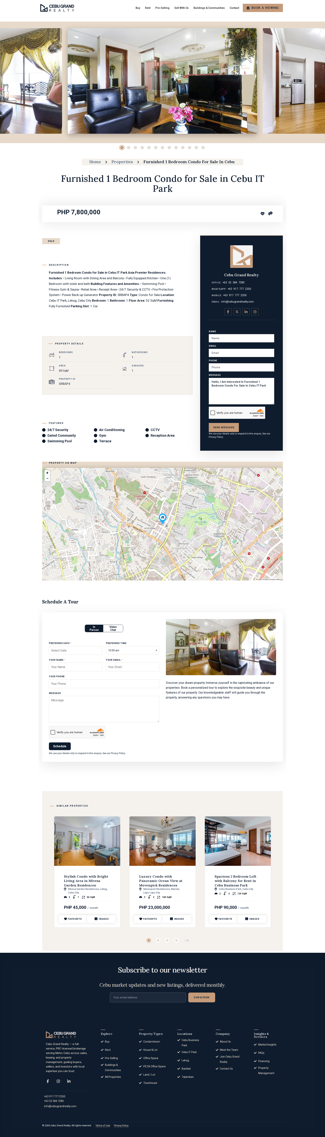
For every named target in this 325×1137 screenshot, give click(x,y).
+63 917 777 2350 (239, 288)
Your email (114, 660)
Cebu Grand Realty (241, 275)
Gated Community (61, 435)
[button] (163, 518)
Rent (147, 7)
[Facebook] (48, 1081)
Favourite (75, 919)
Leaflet (259, 579)
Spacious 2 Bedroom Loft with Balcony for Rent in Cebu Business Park (235, 881)
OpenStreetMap (270, 579)
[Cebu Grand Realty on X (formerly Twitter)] (237, 311)
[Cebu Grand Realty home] (61, 1034)
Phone (213, 360)
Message (215, 375)
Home (95, 161)
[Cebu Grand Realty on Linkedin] (246, 311)
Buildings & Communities (209, 7)
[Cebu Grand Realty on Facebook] (228, 311)
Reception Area (163, 435)
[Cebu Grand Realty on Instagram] (255, 311)
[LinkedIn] (69, 1081)
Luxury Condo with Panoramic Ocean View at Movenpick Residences (160, 881)
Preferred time (116, 643)
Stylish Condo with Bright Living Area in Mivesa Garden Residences (86, 881)
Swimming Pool (59, 441)
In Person (94, 628)
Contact (234, 7)
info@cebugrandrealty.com (237, 301)
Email (212, 346)
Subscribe (202, 997)
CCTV (155, 430)
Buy (138, 7)
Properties (122, 161)
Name (212, 331)
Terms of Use (103, 1125)
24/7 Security (57, 430)
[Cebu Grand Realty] (57, 7)
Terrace (105, 441)
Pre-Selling (162, 7)
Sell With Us (181, 7)
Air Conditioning (112, 430)
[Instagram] (58, 1081)
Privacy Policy (216, 437)
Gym (102, 435)
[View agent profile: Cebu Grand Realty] (241, 256)
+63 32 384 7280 (233, 282)
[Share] (270, 213)
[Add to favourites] (263, 214)
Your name (57, 660)
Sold (51, 241)
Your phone (57, 676)
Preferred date (60, 643)
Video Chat (113, 628)
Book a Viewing (265, 8)
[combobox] (132, 650)
